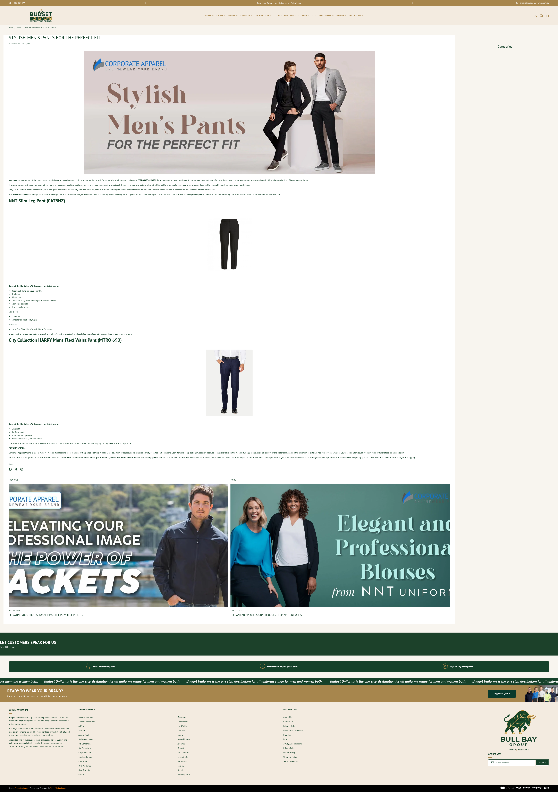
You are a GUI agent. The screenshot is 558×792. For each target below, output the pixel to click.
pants (98, 457)
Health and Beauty (287, 15)
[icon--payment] (507, 788)
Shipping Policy (290, 757)
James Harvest (184, 739)
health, (137, 457)
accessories (184, 457)
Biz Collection (84, 748)
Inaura (180, 735)
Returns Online (290, 726)
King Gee (182, 748)
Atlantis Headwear (86, 721)
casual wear (66, 457)
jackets (113, 457)
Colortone (82, 761)
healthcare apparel (125, 457)
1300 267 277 (19, 3)
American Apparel (86, 717)
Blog (285, 739)
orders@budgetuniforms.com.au (534, 3)
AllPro (81, 726)
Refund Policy (289, 752)
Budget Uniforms (21, 788)
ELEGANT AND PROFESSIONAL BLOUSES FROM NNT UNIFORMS (266, 615)
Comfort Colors (85, 757)
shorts (86, 457)
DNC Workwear (84, 766)
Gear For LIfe (84, 770)
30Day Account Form (292, 743)
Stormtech (182, 761)
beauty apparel (151, 457)
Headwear (182, 730)
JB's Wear (181, 743)
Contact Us (288, 721)
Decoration (355, 15)
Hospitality (308, 15)
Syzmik (181, 770)
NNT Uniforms (184, 752)
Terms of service (290, 761)
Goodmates (183, 721)
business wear (50, 457)
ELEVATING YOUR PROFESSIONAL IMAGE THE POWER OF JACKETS (46, 615)
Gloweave (182, 717)
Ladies (220, 15)
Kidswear (245, 15)
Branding (287, 735)
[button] (145, 3)
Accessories (325, 15)
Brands (341, 15)
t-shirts (105, 457)
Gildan (81, 774)
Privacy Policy (289, 748)
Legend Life (183, 757)
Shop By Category (264, 15)
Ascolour (82, 730)
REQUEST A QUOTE (502, 693)
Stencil (181, 766)
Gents (208, 15)
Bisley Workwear (85, 739)
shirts (92, 457)
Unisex (232, 15)
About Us (287, 717)
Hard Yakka (182, 726)
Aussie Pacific (84, 735)
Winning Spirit (184, 774)
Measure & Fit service (293, 730)
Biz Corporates (84, 743)
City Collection (84, 752)
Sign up (542, 762)
